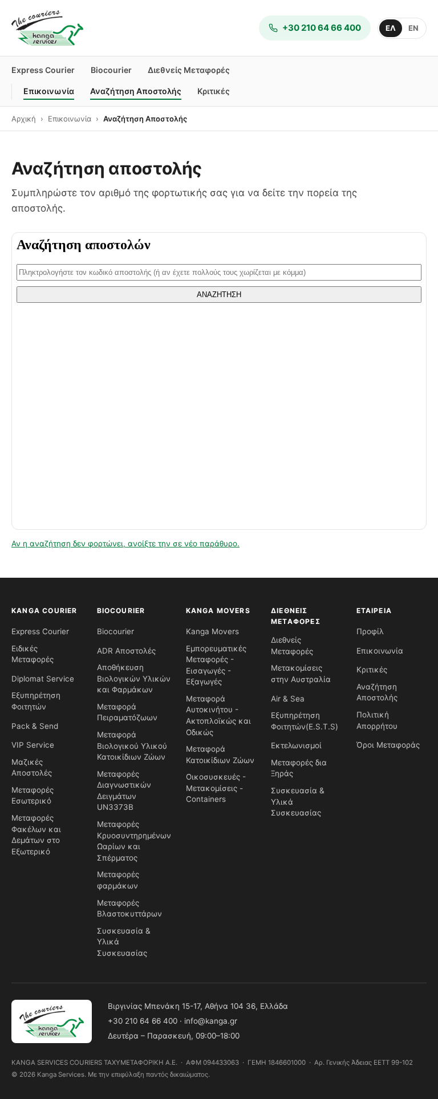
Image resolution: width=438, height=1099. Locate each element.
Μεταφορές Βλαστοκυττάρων (129, 908)
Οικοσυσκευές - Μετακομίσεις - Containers (216, 788)
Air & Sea (288, 698)
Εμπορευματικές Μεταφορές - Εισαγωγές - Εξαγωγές (216, 665)
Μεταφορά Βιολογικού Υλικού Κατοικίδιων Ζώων (132, 745)
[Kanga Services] (47, 28)
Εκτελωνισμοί (296, 745)
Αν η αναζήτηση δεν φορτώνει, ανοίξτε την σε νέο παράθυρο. (125, 543)
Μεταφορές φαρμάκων (118, 880)
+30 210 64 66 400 (142, 1020)
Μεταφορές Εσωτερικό (32, 795)
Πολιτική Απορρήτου (377, 720)
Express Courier (43, 70)
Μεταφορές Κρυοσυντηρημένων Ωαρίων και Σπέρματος (134, 841)
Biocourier (111, 70)
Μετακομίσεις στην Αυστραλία (301, 673)
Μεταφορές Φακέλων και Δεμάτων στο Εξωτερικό (36, 834)
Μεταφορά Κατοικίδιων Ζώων (220, 754)
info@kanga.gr (210, 1020)
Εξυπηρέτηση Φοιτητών (35, 701)
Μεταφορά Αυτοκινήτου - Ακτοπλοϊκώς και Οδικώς (218, 715)
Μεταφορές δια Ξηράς (299, 768)
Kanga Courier (44, 610)
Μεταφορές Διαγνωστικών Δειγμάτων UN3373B (124, 790)
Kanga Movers (218, 610)
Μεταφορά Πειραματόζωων (127, 712)
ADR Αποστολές (126, 650)
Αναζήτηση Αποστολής (135, 91)
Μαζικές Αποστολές (31, 767)
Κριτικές (213, 91)
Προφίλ (370, 631)
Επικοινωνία (48, 91)
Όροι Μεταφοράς (388, 744)
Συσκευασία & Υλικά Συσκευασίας (124, 942)
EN (413, 28)
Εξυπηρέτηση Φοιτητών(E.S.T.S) (304, 721)
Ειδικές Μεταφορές (32, 654)
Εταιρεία (374, 610)
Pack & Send (34, 726)
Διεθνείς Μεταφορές (189, 70)
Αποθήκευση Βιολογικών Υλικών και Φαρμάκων (134, 678)
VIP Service (32, 744)
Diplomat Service (42, 678)
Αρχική (23, 118)
